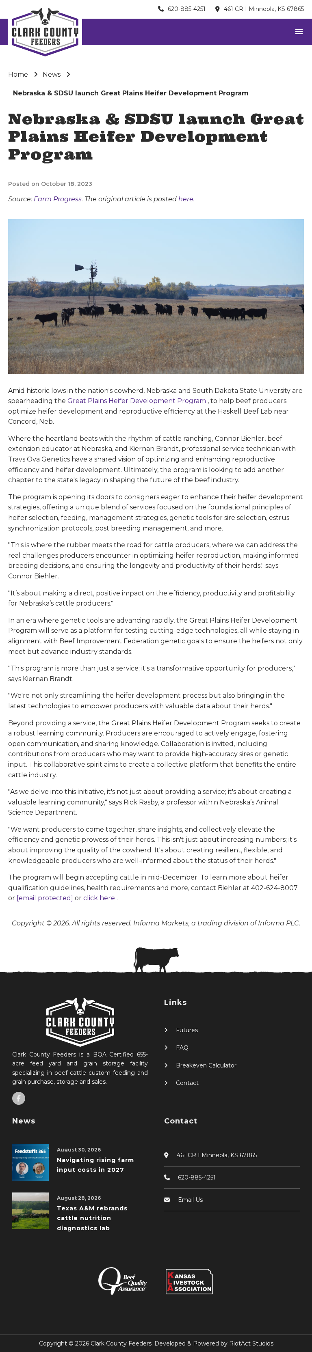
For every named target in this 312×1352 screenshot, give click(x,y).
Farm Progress (58, 199)
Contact (187, 1083)
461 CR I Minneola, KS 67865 (264, 9)
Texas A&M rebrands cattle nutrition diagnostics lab (92, 1218)
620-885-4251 (187, 9)
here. (186, 199)
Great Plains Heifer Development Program (137, 401)
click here (100, 898)
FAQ (182, 1047)
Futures (187, 1030)
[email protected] (46, 898)
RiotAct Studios (251, 1343)
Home (18, 74)
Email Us (190, 1199)
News (52, 74)
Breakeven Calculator (206, 1065)
